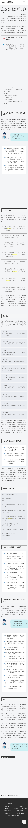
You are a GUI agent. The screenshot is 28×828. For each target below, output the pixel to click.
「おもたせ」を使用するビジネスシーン (13, 101)
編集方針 (7, 806)
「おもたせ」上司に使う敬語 (10, 95)
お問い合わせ (20, 813)
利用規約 (7, 808)
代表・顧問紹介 (20, 810)
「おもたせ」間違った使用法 (10, 99)
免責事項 (21, 806)
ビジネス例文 (7, 91)
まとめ (5, 103)
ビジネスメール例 (8, 97)
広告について (7, 810)
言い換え (6, 93)
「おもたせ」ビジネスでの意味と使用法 (13, 89)
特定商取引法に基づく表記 (20, 808)
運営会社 (7, 813)
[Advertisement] (14, 69)
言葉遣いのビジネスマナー (8, 757)
